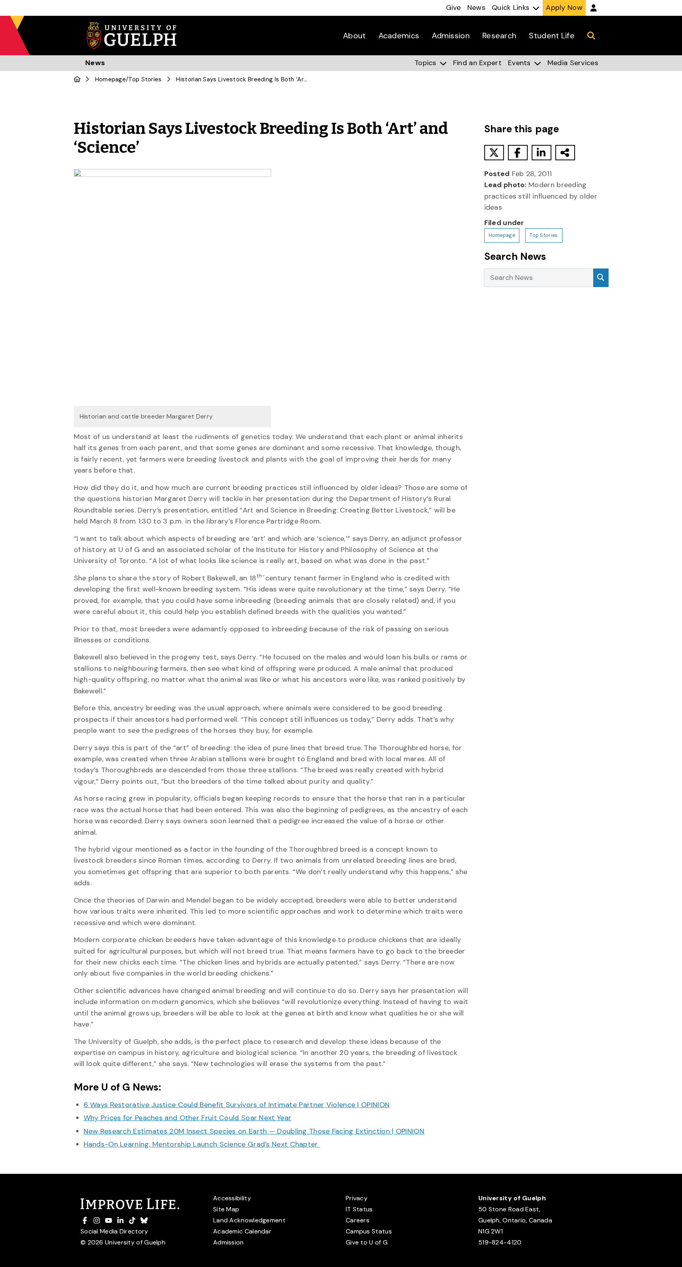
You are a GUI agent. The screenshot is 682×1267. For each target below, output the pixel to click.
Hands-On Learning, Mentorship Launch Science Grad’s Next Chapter (202, 1144)
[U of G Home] (77, 79)
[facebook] (518, 152)
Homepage (110, 79)
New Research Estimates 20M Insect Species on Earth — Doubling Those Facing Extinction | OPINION (254, 1131)
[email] (565, 152)
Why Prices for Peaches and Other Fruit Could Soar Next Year (188, 1117)
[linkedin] (541, 152)
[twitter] (494, 152)
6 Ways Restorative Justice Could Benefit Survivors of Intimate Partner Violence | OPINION (237, 1104)
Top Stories (144, 79)
